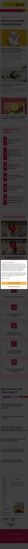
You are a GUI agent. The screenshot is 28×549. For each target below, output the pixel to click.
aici (8, 278)
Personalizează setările (14, 286)
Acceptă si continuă (14, 283)
